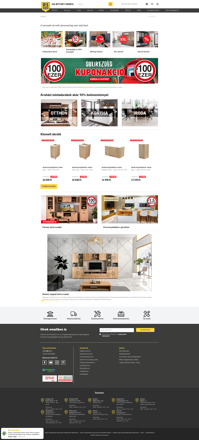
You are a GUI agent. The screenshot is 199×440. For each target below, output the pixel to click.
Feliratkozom (145, 330)
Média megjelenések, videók (128, 360)
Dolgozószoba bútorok (87, 362)
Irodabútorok (84, 371)
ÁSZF (142, 432)
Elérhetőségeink (172, 10)
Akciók (90, 10)
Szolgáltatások (153, 10)
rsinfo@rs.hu (47, 351)
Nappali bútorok (85, 351)
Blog (139, 10)
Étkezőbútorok (85, 368)
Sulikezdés (114, 10)
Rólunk (128, 10)
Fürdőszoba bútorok (86, 357)
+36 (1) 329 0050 (48, 354)
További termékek (49, 186)
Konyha (67, 10)
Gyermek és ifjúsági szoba (89, 360)
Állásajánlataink (124, 354)
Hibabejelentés (150, 432)
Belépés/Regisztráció (129, 4)
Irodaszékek (84, 374)
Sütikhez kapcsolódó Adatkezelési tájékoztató (126, 432)
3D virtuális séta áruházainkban (130, 357)
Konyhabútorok (85, 365)
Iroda (79, 10)
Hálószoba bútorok (86, 354)
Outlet (101, 10)
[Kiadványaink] (147, 4)
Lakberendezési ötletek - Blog (129, 362)
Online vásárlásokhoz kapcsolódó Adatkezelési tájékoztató (61, 432)
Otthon (55, 10)
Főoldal (42, 16)
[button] (43, 428)
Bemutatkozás (124, 351)
